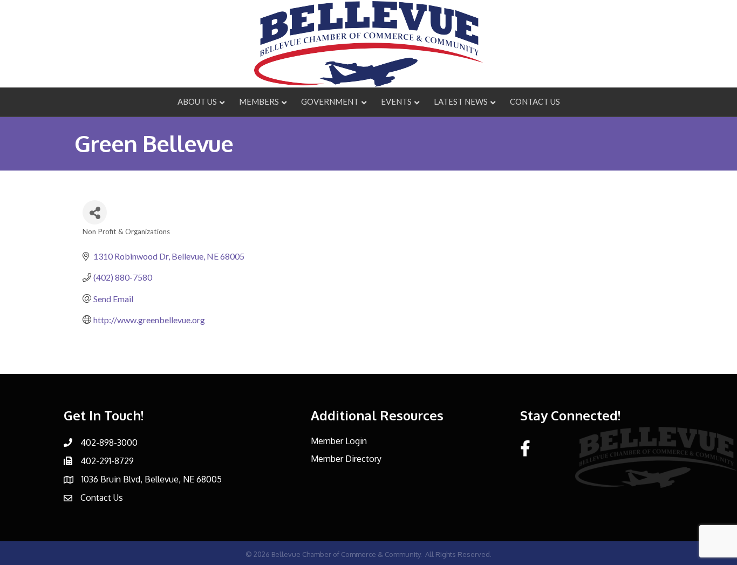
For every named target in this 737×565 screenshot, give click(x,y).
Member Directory (346, 458)
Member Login (339, 440)
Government (330, 101)
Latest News (461, 101)
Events (396, 101)
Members (259, 101)
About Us (197, 101)
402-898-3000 (109, 442)
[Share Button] (95, 212)
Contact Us (535, 101)
